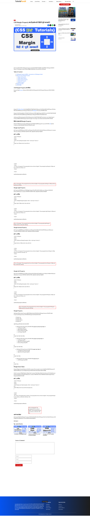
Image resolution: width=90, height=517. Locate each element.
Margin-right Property (22, 78)
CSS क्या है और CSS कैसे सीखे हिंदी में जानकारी (20, 434)
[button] (73, 1)
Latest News (37, 1)
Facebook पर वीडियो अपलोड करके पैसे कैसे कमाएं (64, 33)
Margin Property (21, 82)
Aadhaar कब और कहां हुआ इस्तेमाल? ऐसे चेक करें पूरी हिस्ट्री (63, 25)
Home (31, 1)
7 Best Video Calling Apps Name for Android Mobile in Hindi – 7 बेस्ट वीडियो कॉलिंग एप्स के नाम (64, 19)
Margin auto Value (20, 83)
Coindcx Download (61, 37)
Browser (21, 90)
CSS (14, 20)
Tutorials (43, 1)
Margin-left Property (22, 81)
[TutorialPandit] (20, 1)
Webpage (35, 110)
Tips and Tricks (68, 1)
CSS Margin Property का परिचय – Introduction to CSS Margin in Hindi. (29, 74)
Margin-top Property (22, 77)
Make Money (58, 1)
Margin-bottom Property (23, 79)
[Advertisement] (32, 509)
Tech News (51, 1)
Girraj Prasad (18, 24)
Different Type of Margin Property (23, 75)
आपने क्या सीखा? (19, 85)
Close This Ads (45, 501)
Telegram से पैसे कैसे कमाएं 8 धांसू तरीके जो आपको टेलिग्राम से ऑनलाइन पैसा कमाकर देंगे (64, 29)
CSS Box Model (20, 109)
